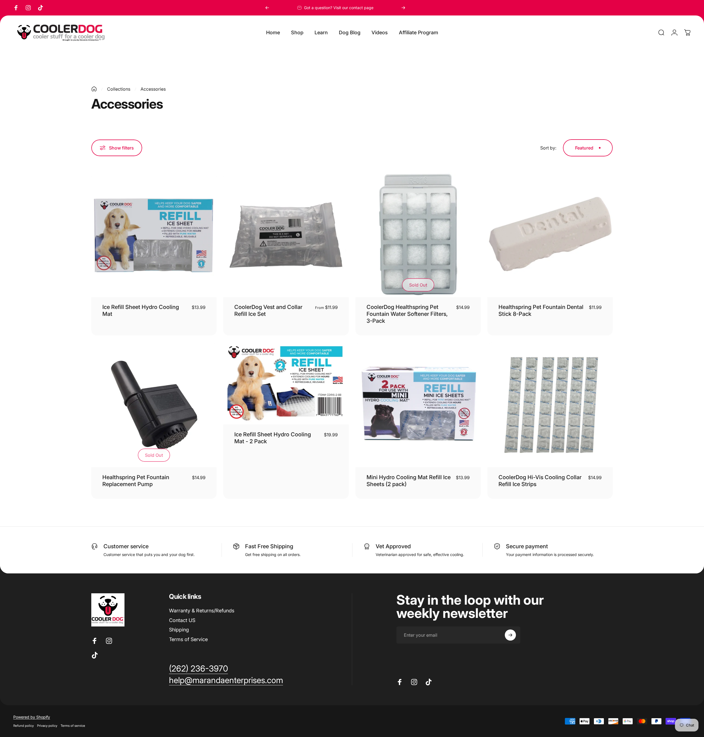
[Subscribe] (510, 635)
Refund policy (23, 726)
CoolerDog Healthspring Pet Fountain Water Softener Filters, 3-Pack (407, 314)
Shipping (179, 630)
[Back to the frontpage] (94, 89)
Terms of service (73, 726)
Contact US (182, 620)
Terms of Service (188, 639)
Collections (118, 89)
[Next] (403, 7)
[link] (198, 668)
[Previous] (267, 7)
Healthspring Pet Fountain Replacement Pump (135, 480)
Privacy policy (47, 726)
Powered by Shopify (31, 717)
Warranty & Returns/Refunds (201, 610)
